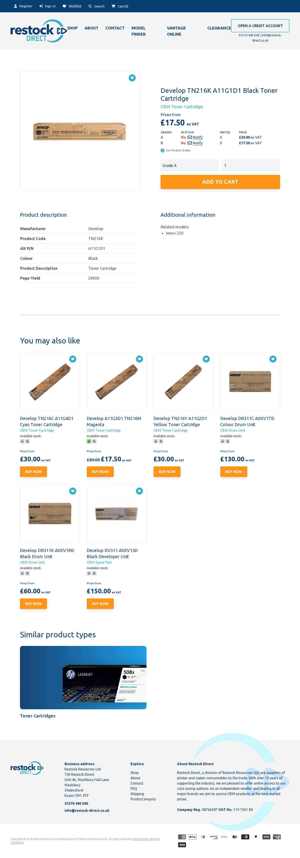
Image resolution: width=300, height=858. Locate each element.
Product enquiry (143, 799)
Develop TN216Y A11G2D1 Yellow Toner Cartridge (180, 421)
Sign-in (50, 6)
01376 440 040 (249, 35)
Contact (115, 28)
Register (25, 6)
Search (99, 6)
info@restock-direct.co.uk (87, 810)
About (91, 28)
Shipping (137, 794)
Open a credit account (260, 26)
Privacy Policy (140, 839)
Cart (122, 6)
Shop (72, 28)
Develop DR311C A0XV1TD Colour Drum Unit (247, 421)
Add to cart (220, 182)
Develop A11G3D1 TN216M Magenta (114, 421)
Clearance (219, 28)
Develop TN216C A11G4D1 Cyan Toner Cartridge (46, 421)
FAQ (133, 788)
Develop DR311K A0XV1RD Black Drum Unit (47, 553)
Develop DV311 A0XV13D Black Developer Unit (112, 553)
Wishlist (74, 6)
